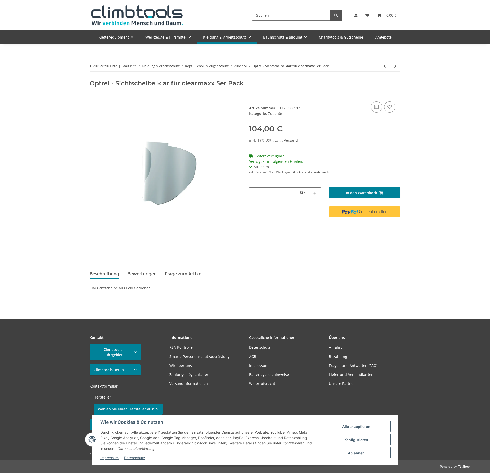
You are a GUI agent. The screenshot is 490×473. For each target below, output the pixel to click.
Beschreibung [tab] (104, 273)
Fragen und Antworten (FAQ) (353, 365)
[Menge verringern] (255, 193)
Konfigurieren (356, 440)
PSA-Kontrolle (181, 347)
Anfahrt (335, 347)
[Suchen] (336, 15)
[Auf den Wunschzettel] (389, 107)
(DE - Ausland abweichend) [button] (310, 172)
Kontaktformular (104, 386)
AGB (252, 356)
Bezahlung (338, 356)
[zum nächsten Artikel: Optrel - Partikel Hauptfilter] (395, 65)
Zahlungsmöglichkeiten (189, 374)
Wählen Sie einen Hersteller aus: (126, 409)
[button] (355, 15)
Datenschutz (134, 458)
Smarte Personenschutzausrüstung (199, 356)
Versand (291, 140)
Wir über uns (180, 365)
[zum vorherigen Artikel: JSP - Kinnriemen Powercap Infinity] (384, 65)
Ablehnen (356, 453)
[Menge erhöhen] (315, 193)
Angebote (383, 37)
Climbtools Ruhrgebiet (113, 352)
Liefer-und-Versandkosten (351, 374)
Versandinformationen (188, 383)
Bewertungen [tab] (142, 273)
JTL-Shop (463, 466)
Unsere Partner (342, 383)
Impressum (109, 458)
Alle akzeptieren (356, 426)
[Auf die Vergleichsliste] (376, 107)
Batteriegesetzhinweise (269, 374)
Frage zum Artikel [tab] (184, 273)
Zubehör (275, 113)
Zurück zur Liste (105, 66)
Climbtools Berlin (109, 369)
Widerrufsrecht (262, 383)
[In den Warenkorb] (94, 94)
